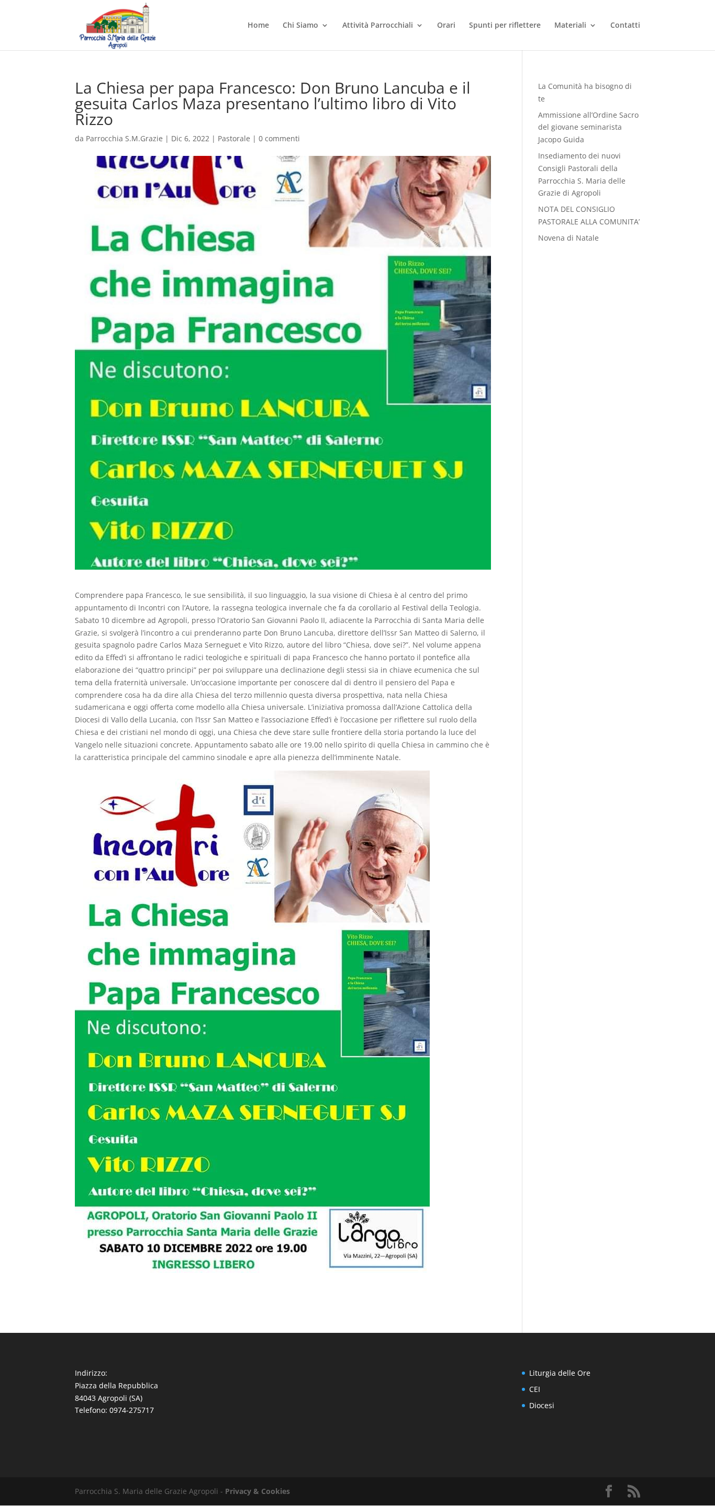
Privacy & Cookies (257, 1491)
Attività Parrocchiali (377, 25)
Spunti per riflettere (505, 25)
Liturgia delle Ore (559, 1373)
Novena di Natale (568, 238)
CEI (534, 1389)
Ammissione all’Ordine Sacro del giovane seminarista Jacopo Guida (588, 127)
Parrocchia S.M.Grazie (124, 138)
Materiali (570, 25)
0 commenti (279, 138)
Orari (446, 25)
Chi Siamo (300, 25)
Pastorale (234, 138)
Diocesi (541, 1405)
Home (258, 25)
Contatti (625, 25)
